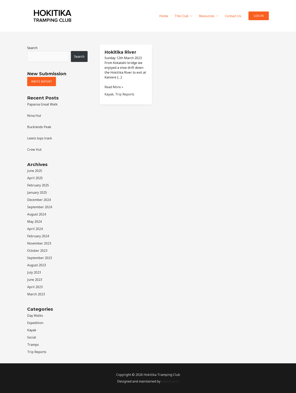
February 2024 (38, 236)
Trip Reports (36, 352)
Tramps (33, 344)
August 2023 (36, 265)
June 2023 (34, 279)
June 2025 (34, 170)
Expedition (35, 323)
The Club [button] (181, 16)
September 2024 (39, 207)
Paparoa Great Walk (42, 104)
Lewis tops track (39, 138)
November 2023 (39, 243)
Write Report (41, 81)
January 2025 (37, 192)
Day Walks (35, 315)
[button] (258, 15)
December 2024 (39, 200)
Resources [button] (206, 16)
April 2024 (35, 229)
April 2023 (35, 287)
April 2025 (35, 178)
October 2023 (37, 250)
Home (163, 16)
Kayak (31, 330)
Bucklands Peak (39, 127)
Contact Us (233, 16)
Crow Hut (34, 149)
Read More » (114, 87)
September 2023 (39, 258)
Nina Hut (34, 115)
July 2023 (34, 272)
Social (31, 337)
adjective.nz (170, 381)
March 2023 (36, 294)
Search (32, 48)
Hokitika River (120, 52)
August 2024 (36, 214)
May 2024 (34, 221)
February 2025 (38, 185)
